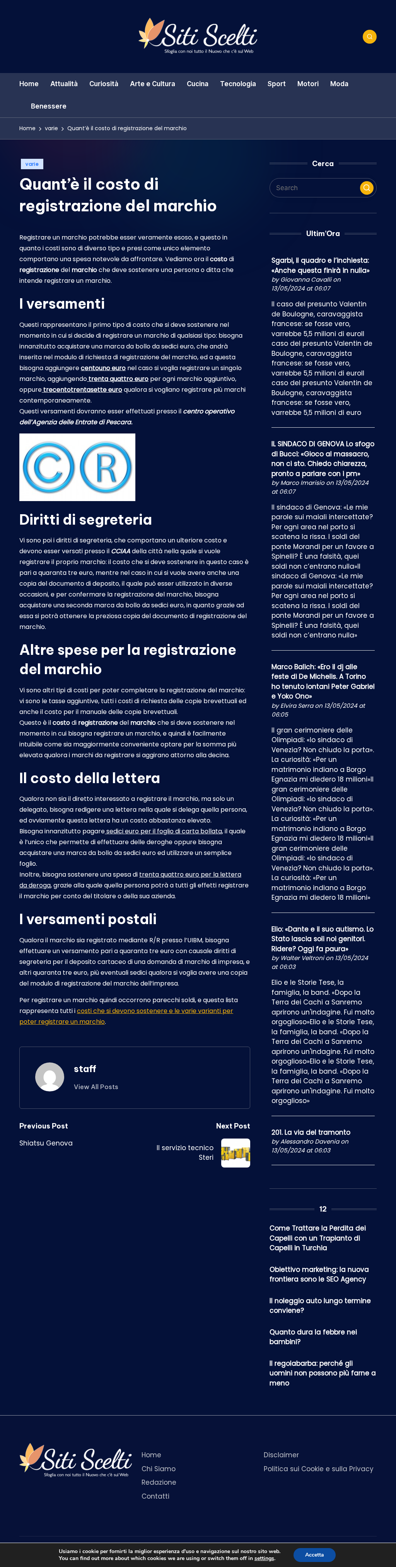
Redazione (159, 1482)
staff (85, 1068)
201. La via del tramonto (310, 1132)
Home (151, 1455)
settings (264, 1558)
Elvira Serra (296, 706)
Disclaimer (281, 1455)
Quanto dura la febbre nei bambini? (313, 1337)
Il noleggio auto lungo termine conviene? (320, 1305)
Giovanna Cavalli (305, 279)
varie (32, 164)
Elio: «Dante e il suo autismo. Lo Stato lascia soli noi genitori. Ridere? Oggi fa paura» (322, 939)
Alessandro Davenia (309, 1141)
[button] (96, 1087)
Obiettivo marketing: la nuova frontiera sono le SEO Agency (319, 1274)
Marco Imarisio (302, 483)
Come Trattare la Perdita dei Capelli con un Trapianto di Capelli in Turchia (318, 1238)
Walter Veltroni (302, 958)
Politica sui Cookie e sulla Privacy (319, 1469)
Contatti (155, 1496)
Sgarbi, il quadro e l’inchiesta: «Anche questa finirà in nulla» (320, 265)
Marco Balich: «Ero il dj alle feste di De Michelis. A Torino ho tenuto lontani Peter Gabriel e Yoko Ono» (323, 681)
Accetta (314, 1555)
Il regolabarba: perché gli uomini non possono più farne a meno (323, 1373)
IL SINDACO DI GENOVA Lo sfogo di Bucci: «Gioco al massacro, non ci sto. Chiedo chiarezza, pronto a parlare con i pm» (322, 458)
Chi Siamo (159, 1469)
